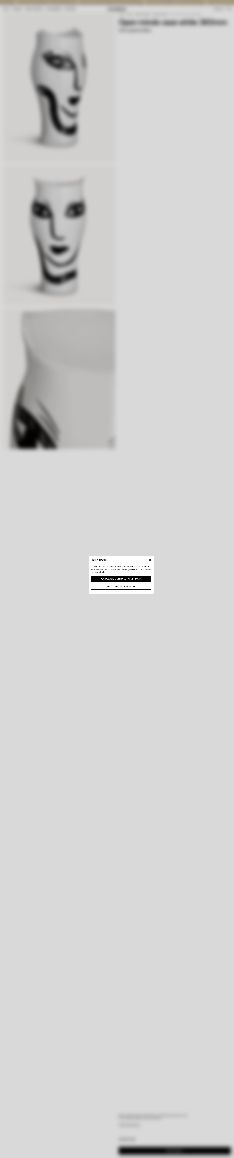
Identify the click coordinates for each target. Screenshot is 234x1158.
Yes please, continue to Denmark (121, 579)
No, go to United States (121, 586)
